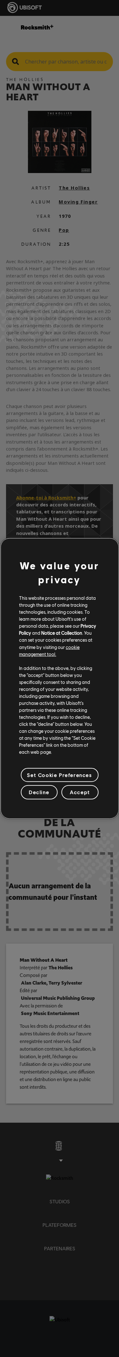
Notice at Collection (61, 633)
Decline (39, 792)
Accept (80, 792)
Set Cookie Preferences (59, 775)
